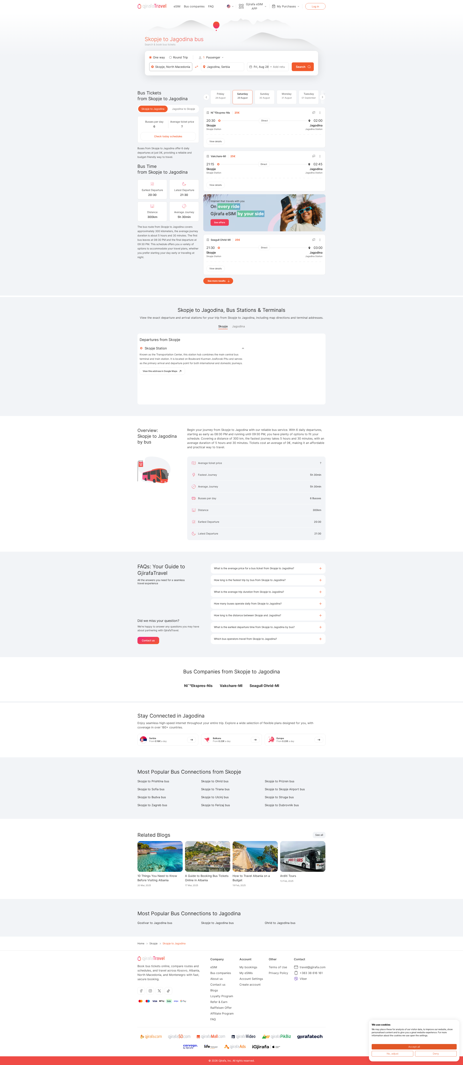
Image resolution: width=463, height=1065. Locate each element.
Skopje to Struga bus (279, 797)
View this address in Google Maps (160, 371)
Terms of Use (278, 967)
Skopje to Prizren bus (279, 781)
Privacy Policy (278, 973)
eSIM (177, 6)
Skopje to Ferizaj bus (215, 805)
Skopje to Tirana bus (215, 789)
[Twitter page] (159, 990)
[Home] (151, 6)
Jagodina (238, 326)
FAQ (211, 6)
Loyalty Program (221, 996)
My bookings (248, 967)
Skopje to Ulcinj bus (215, 797)
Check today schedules (168, 136)
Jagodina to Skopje (183, 108)
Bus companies (194, 6)
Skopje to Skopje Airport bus (285, 789)
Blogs (214, 990)
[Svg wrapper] (151, 1036)
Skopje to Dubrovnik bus (282, 805)
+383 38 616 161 (311, 973)
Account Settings (251, 979)
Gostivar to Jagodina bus (154, 923)
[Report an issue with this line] (314, 112)
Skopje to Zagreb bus (152, 805)
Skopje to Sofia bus (150, 789)
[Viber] (296, 979)
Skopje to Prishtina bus (153, 781)
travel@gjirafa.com (313, 967)
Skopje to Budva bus (151, 797)
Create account (250, 984)
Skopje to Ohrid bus (214, 781)
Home (140, 943)
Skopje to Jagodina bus (217, 923)
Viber (303, 979)
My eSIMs (246, 973)
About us (216, 979)
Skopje (223, 326)
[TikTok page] (168, 990)
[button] (268, 568)
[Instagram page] (150, 990)
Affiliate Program (222, 1013)
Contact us (148, 640)
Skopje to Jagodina (152, 108)
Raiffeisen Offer (221, 1007)
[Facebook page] (141, 990)
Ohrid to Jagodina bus (280, 923)
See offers (219, 222)
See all (319, 834)
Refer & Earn (218, 1002)
